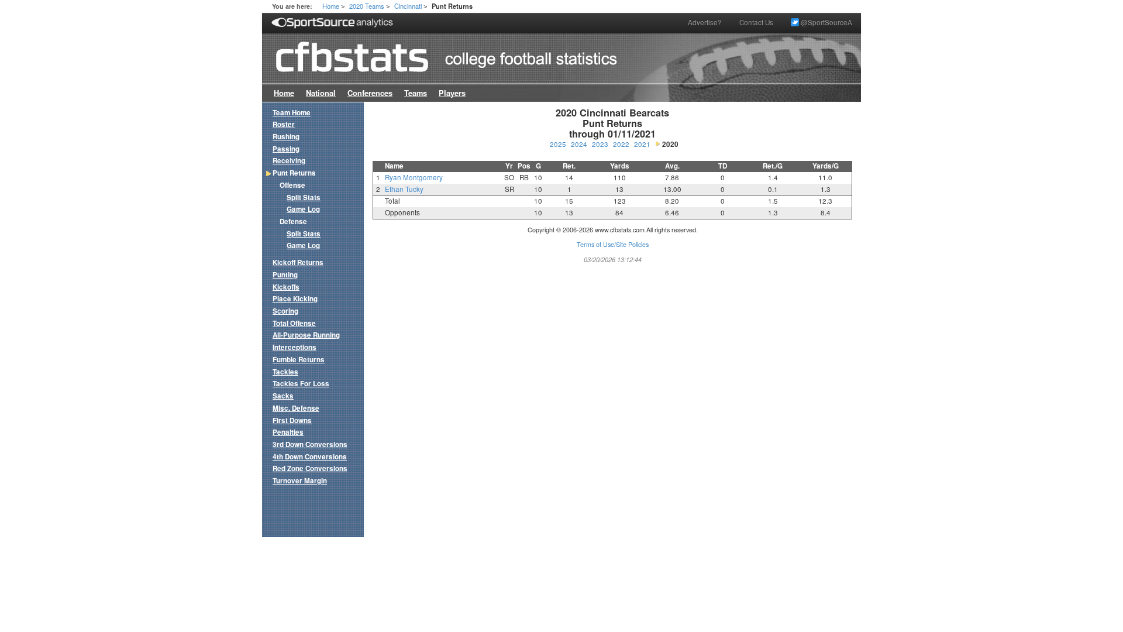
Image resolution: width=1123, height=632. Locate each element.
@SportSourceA (825, 22)
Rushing (286, 137)
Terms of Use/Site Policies (613, 244)
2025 (558, 144)
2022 (621, 144)
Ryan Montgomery (414, 177)
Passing (286, 149)
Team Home (292, 113)
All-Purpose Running (306, 335)
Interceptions (294, 347)
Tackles (285, 372)
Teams (415, 93)
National (321, 93)
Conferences (369, 93)
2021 (642, 144)
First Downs (292, 420)
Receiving (289, 161)
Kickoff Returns (298, 262)
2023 (600, 144)
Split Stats (304, 197)
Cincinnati (408, 6)
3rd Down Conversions (310, 444)
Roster (284, 124)
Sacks (283, 396)
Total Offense (294, 323)
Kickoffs (286, 287)
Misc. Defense (296, 408)
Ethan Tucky (404, 189)
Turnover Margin (300, 481)
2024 (579, 144)
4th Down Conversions (310, 457)
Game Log (303, 209)
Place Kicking (295, 299)
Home (330, 6)
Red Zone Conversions (310, 468)
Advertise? (705, 22)
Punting (285, 275)
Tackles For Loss (301, 384)
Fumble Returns (299, 360)
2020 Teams (366, 6)
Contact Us (756, 22)
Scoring (285, 311)
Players (452, 93)
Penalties (288, 432)
